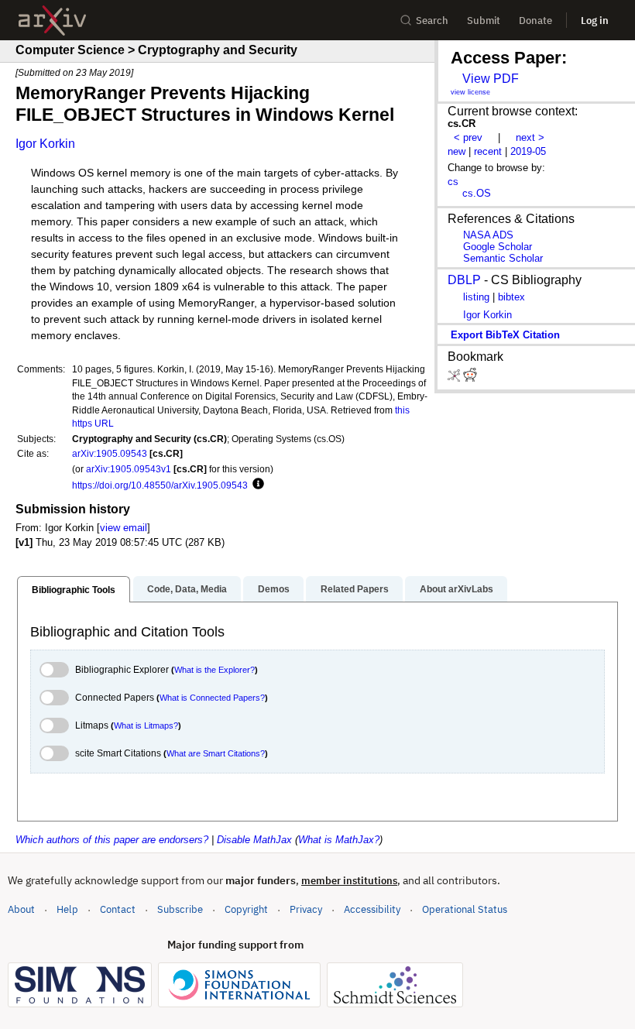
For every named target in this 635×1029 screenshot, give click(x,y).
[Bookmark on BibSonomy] (455, 378)
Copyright (246, 909)
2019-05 (528, 151)
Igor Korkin (45, 143)
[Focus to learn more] (256, 485)
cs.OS (476, 193)
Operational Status (464, 909)
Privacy (306, 909)
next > (530, 137)
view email (123, 527)
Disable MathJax (254, 839)
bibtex (511, 297)
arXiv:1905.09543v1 (128, 469)
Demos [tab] (274, 589)
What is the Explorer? (214, 669)
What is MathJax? (338, 839)
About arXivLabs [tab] (456, 589)
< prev (468, 137)
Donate (535, 20)
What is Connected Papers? (212, 697)
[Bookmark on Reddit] (470, 378)
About (21, 909)
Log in (595, 20)
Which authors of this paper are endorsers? (111, 839)
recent (488, 151)
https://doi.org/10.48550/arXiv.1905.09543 (160, 485)
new (456, 151)
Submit (483, 20)
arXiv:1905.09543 (109, 453)
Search (432, 20)
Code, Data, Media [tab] (187, 589)
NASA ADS (488, 235)
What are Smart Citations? (215, 753)
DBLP (464, 279)
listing (476, 297)
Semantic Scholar (503, 258)
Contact (118, 909)
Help (67, 909)
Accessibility (372, 909)
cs (453, 181)
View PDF (490, 78)
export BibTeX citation (505, 335)
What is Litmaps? (146, 725)
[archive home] (52, 20)
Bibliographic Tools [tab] (73, 590)
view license (470, 92)
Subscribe (180, 909)
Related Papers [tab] (355, 589)
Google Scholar (497, 246)
